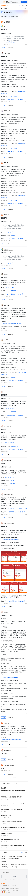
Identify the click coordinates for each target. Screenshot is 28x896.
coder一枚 (6, 723)
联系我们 (14, 876)
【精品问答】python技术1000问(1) (9, 867)
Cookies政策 (13, 885)
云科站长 (6, 339)
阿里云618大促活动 (11, 597)
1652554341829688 (9, 765)
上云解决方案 (7, 111)
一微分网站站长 (7, 53)
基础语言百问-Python (6, 815)
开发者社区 (8, 783)
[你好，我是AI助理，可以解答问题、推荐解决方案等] (19, 5)
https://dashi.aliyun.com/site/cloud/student (11, 323)
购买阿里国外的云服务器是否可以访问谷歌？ (11, 797)
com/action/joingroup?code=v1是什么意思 (11, 821)
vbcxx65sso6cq (8, 391)
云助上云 (6, 163)
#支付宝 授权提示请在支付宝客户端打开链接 (11, 809)
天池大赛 (11, 880)
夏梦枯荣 (6, 612)
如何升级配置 (4, 861)
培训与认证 (15, 880)
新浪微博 (8, 872)
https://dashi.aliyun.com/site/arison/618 (17, 508)
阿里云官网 (12, 483)
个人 (25, 8)
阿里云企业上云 (14, 677)
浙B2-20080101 (15, 888)
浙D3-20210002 (15, 890)
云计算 (13, 783)
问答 (16, 783)
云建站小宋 (6, 215)
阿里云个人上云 (6, 677)
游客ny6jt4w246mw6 (9, 523)
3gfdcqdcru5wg (8, 460)
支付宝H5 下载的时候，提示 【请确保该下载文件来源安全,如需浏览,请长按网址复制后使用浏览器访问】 (14, 791)
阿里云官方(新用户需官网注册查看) (15, 99)
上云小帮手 (6, 305)
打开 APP (24, 2)
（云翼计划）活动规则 (11, 42)
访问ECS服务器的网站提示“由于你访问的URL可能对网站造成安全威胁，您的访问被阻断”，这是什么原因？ (14, 827)
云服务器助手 (7, 249)
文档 (2, 880)
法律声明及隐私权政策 (5, 885)
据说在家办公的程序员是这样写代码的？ (10, 859)
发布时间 (6, 26)
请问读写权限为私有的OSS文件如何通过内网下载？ (13, 845)
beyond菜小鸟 (7, 750)
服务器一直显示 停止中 (6, 833)
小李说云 (6, 274)
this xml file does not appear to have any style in (13, 803)
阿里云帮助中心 (14, 96)
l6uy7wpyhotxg (7, 426)
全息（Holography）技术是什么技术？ (10, 839)
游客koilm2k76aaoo (9, 494)
